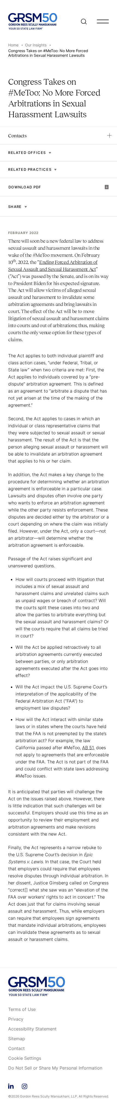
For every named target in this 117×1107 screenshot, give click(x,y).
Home (13, 45)
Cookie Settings (24, 1058)
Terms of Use (22, 1009)
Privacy (15, 1019)
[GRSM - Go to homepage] (32, 21)
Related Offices (27, 152)
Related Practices (29, 169)
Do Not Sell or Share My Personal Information (55, 1068)
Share (15, 206)
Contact (16, 1048)
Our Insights (36, 45)
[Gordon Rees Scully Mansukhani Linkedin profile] (11, 1085)
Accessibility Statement (32, 1029)
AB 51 (88, 747)
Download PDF (24, 187)
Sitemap (16, 1038)
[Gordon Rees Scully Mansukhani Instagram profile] (24, 1085)
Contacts (17, 135)
